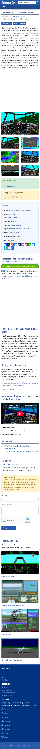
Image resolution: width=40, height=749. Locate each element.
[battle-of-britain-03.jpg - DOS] (30, 157)
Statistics (4, 680)
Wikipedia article (19, 385)
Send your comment (9, 528)
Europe (25, 229)
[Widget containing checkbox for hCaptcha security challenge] (16, 520)
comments (8, 23)
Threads (7, 733)
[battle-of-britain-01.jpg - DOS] (30, 143)
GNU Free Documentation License (29, 383)
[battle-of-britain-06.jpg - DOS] (30, 170)
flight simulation (26, 210)
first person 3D (14, 232)
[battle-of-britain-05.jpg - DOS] (10, 143)
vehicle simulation (19, 16)
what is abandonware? (9, 186)
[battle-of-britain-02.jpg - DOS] (10, 157)
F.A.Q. (3, 672)
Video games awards (8, 693)
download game (20, 23)
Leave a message (7, 504)
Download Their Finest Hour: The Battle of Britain (20, 266)
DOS (6, 206)
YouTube (7, 721)
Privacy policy (21, 746)
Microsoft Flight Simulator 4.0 (11, 660)
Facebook (7, 709)
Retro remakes (6, 690)
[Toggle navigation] (4, 7)
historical (19, 229)
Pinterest (7, 729)
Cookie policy (31, 746)
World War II (11, 229)
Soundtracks (5, 688)
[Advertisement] (20, 92)
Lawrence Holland (16, 225)
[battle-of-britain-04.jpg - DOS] (10, 170)
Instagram (7, 725)
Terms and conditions (8, 746)
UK (29, 229)
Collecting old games (8, 675)
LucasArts (13, 218)
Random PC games (7, 695)
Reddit (6, 713)
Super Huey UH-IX (7, 576)
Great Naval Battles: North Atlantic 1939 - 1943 (17, 605)
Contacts (4, 677)
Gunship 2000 (6, 634)
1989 (13, 214)
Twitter (6, 717)
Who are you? (5, 496)
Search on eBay (8, 389)
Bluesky (6, 737)
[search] (37, 2)
